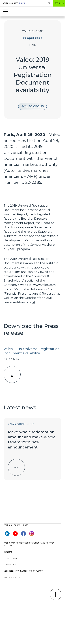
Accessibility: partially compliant (23, 571)
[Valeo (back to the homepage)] (32, 11)
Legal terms (10, 558)
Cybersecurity (12, 577)
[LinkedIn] (7, 535)
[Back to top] (55, 594)
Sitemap (8, 552)
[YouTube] (15, 535)
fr (49, 3)
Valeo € (15, 3)
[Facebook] (23, 535)
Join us (59, 3)
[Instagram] (31, 535)
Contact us (10, 564)
